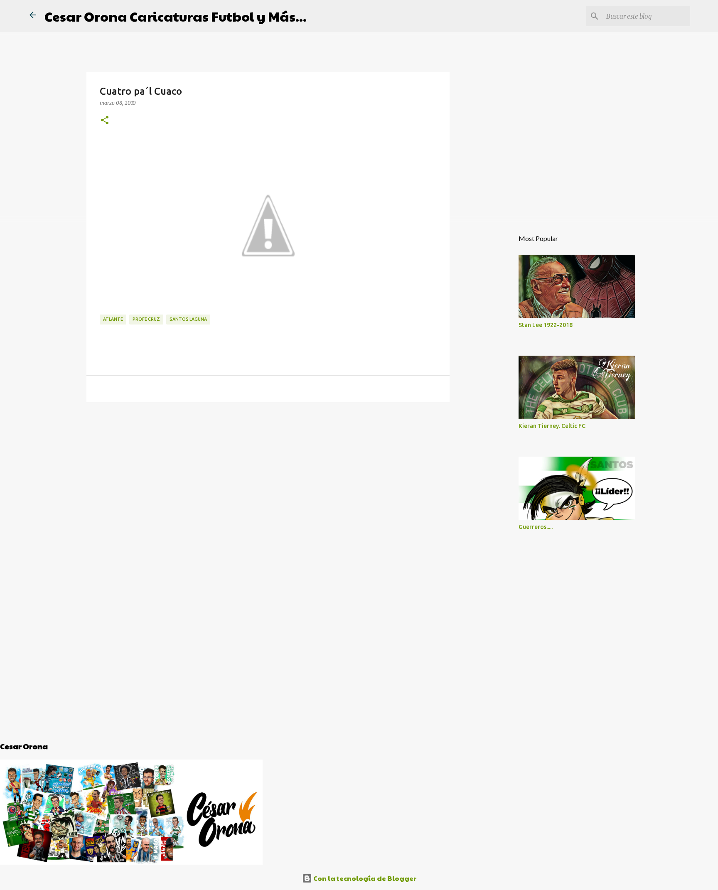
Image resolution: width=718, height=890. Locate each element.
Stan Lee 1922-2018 (546, 325)
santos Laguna (188, 319)
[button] (105, 120)
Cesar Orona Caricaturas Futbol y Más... (175, 16)
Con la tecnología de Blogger (364, 878)
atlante (113, 319)
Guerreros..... (536, 527)
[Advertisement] (268, 473)
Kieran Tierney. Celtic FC (552, 426)
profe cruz (146, 319)
